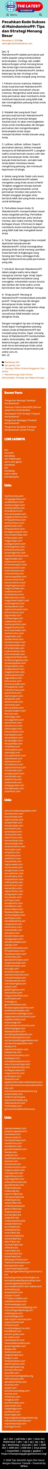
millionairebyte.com (14, 1103)
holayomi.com (11, 1079)
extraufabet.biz (12, 1214)
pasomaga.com (12, 1414)
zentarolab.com (12, 776)
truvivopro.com (12, 849)
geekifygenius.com (14, 989)
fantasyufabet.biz (14, 1197)
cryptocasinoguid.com (16, 1268)
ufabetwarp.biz (12, 1188)
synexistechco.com (14, 846)
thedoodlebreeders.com (17, 1343)
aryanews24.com (13, 1292)
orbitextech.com (13, 992)
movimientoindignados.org (18, 1376)
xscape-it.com (12, 1295)
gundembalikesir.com (15, 1149)
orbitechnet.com (13, 758)
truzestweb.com (13, 770)
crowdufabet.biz (13, 1253)
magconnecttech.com (16, 995)
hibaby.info (10, 1046)
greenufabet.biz (13, 1208)
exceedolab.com (13, 930)
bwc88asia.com (13, 1331)
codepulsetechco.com (16, 555)
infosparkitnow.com (15, 519)
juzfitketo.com (12, 1411)
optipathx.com (12, 699)
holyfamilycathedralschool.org (20, 1091)
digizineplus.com (13, 678)
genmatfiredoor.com (15, 1004)
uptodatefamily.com (15, 1382)
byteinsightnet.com (14, 552)
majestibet (13, 1450)
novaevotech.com (14, 579)
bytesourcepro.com (14, 642)
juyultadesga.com (14, 1316)
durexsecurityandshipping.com (20, 1307)
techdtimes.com (13, 1143)
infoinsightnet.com (14, 546)
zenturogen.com (13, 728)
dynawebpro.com (13, 737)
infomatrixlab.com (14, 648)
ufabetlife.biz (11, 1217)
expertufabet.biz (13, 1194)
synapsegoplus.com (15, 663)
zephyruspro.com (13, 696)
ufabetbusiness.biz (14, 1206)
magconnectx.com (14, 1073)
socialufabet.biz (13, 1223)
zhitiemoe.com (12, 1396)
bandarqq (9, 455)
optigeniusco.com (14, 870)
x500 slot (14, 1447)
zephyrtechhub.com (15, 767)
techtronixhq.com (14, 496)
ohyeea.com (11, 1393)
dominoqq (13, 1444)
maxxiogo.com (12, 716)
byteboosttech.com (15, 1167)
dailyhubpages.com (14, 1028)
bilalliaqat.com (12, 1058)
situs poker (40, 1447)
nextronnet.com (13, 722)
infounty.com (11, 1325)
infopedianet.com (14, 666)
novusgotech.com (14, 719)
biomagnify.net (12, 1426)
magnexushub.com (14, 1170)
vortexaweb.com (13, 867)
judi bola (20, 1438)
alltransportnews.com (16, 1259)
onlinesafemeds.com (15, 1182)
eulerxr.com (10, 986)
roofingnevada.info (14, 1070)
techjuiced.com (12, 1164)
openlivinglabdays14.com (17, 1283)
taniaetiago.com (13, 1408)
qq (4, 1438)
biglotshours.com (13, 1176)
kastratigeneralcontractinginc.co (21, 1277)
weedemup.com (13, 1052)
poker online (10, 473)
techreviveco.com (14, 633)
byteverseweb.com (14, 654)
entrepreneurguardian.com (18, 1043)
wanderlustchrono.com (16, 974)
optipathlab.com (13, 822)
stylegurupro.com (13, 939)
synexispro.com (12, 1076)
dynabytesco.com (14, 936)
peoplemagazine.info (15, 1131)
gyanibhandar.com (14, 1185)
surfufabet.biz (12, 1226)
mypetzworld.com (14, 1322)
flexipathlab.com (13, 743)
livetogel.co (10, 1001)
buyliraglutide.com (14, 1179)
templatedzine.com (14, 1361)
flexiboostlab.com (14, 912)
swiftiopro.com (12, 918)
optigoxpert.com (13, 894)
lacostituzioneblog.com (17, 1390)
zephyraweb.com (13, 864)
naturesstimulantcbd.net (17, 1420)
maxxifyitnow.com (14, 690)
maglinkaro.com (12, 636)
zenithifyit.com (12, 858)
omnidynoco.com (13, 764)
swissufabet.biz (12, 1202)
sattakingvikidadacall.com (18, 1034)
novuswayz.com (13, 897)
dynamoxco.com (13, 725)
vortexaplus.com (13, 749)
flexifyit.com (11, 713)
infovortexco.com (14, 612)
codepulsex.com (13, 621)
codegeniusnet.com (15, 543)
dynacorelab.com (13, 843)
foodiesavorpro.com (15, 954)
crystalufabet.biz (13, 1244)
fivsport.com (11, 1358)
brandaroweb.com (14, 788)
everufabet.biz (12, 1250)
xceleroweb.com (13, 782)
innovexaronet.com (14, 567)
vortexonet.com (13, 834)
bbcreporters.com (14, 1265)
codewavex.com (13, 591)
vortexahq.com (12, 855)
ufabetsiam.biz (12, 1200)
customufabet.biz (14, 1235)
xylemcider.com (12, 1405)
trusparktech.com (13, 879)
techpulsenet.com (14, 606)
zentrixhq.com (12, 705)
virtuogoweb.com (13, 1173)
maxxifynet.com (13, 837)
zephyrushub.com (13, 819)
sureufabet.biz (12, 1232)
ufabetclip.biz (11, 1191)
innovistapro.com (13, 909)
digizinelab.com (12, 615)
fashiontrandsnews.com (17, 1262)
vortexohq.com (12, 956)
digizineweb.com (13, 558)
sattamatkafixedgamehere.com (21, 1040)
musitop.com (11, 1384)
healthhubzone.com (15, 1158)
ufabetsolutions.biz (14, 1220)
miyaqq (26, 1450)
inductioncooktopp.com (17, 1064)
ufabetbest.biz (12, 1229)
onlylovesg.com (12, 1022)
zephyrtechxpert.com (16, 609)
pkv (6, 449)
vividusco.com (12, 852)
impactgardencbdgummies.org (20, 1417)
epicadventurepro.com (16, 959)
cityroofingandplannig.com (18, 1310)
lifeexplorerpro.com (14, 965)
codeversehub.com (14, 651)
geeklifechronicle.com (16, 948)
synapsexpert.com (14, 773)
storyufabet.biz (12, 1238)
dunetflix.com (11, 1373)
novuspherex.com (13, 873)
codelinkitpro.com (14, 502)
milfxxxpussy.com (14, 1378)
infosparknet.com (13, 687)
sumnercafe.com (13, 1370)
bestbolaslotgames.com (17, 1037)
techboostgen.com (14, 505)
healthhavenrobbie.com (17, 1010)
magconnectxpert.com (16, 600)
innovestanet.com (14, 707)
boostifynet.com (13, 885)
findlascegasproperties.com (19, 1007)
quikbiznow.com (13, 779)
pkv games (10, 365)
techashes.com (12, 1134)
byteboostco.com (14, 594)
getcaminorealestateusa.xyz (19, 1109)
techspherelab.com (14, 645)
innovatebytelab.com (15, 534)
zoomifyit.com (12, 791)
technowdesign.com (15, 1304)
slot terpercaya (12, 458)
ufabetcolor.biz (12, 1212)
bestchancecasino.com (16, 1055)
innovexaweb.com (14, 731)
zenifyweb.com (12, 998)
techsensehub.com (14, 508)
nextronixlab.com (13, 701)
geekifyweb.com (13, 525)
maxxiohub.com (13, 861)
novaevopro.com (13, 876)
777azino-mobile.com (16, 1298)
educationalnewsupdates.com (20, 810)
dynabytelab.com (13, 825)
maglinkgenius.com (14, 585)
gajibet (37, 1450)
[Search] (40, 14)
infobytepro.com (13, 537)
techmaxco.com (13, 927)
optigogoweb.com (14, 785)
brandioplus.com (13, 734)
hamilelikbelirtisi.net (14, 921)
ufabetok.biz (11, 1247)
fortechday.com (13, 1106)
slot (18, 365)
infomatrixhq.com (14, 573)
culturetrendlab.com (15, 977)
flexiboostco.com (13, 813)
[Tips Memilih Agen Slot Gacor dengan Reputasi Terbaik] (24, 6)
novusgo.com (11, 968)
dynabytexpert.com (15, 710)
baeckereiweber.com (15, 1128)
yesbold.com (11, 1155)
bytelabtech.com (13, 511)
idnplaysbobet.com (14, 1031)
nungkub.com (11, 1399)
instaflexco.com (13, 906)
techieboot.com (13, 1146)
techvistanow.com (14, 570)
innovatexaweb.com (15, 514)
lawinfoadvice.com (14, 1364)
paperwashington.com (16, 1049)
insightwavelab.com (15, 962)
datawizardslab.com (15, 942)
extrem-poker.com (14, 1334)
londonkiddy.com (13, 1094)
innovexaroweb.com (15, 630)
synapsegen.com (13, 740)
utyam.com (10, 1387)
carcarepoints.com (14, 1340)
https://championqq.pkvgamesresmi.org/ (24, 1453)
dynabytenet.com (14, 639)
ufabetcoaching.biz (14, 1097)
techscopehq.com (14, 675)
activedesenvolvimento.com (19, 1025)
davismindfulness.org (15, 1100)
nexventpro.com (13, 888)
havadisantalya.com (15, 1140)
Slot (17, 362)
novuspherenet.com (15, 755)
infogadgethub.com (15, 499)
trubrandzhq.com (13, 882)
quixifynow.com (13, 693)
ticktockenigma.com (15, 983)
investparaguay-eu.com (17, 1328)
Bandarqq (9, 362)
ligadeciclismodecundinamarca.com (23, 1082)
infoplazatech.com (14, 529)
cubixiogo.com (12, 752)
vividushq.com (12, 746)
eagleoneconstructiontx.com (19, 1016)
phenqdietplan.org (14, 1367)
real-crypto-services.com (17, 1319)
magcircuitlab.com (14, 588)
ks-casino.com (12, 1337)
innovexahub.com (13, 840)
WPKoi (24, 1466)
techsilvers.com (12, 1352)
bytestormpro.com (14, 971)
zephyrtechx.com (13, 891)
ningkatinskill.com (13, 1355)
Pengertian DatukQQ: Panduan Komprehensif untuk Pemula (20, 428)
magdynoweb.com (14, 627)
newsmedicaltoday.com (17, 1067)
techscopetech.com (15, 624)
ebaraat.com (11, 1161)
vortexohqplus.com (14, 915)
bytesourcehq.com (14, 549)
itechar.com (10, 1152)
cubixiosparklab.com (15, 576)
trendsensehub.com (15, 980)
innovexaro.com (13, 681)
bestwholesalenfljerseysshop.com (22, 1280)
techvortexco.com (14, 523)
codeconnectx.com (14, 561)
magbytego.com (13, 540)
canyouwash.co (12, 1137)
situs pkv (9, 452)
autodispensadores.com (17, 1061)
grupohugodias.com (15, 1346)
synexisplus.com (13, 831)
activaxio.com (12, 933)
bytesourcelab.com (14, 684)
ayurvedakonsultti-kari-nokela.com (23, 1286)
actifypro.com (12, 900)
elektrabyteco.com (14, 597)
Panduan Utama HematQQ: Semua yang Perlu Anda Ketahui (22, 408)
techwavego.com (13, 618)
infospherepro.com (14, 950)
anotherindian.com (14, 1402)
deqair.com (10, 1349)
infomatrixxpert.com (15, 564)
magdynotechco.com (15, 517)
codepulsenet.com (14, 669)
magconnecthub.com (15, 657)
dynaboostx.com (13, 903)
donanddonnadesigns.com (18, 1013)
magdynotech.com (14, 672)
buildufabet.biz (12, 1256)
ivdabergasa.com (13, 1313)
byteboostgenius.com (16, 660)
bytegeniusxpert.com (15, 531)
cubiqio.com (11, 945)
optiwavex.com (12, 761)
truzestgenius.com (14, 603)
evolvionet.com (12, 828)
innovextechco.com (15, 582)
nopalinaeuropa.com (15, 1423)
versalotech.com (13, 924)
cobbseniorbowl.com (15, 1301)
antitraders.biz (12, 1289)
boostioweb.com (13, 816)
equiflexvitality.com (14, 1019)
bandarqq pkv (11, 476)
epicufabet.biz (12, 1241)
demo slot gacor (13, 461)
